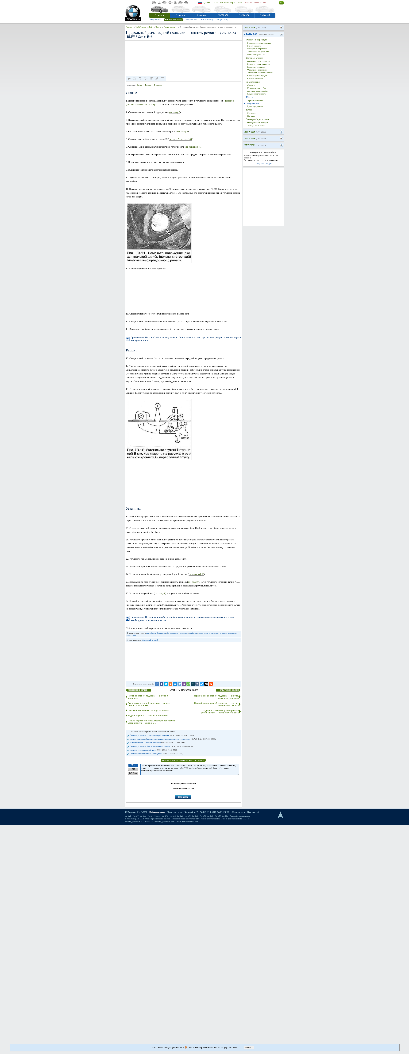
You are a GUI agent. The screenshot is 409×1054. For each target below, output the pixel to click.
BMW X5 (244, 15)
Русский (206, 3)
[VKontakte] (157, 684)
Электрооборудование (257, 119)
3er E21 (128, 816)
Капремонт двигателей (256, 67)
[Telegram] (179, 684)
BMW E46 (255, 27)
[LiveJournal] (193, 684)
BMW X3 (223, 15)
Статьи (215, 3)
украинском (183, 633)
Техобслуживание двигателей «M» (185, 819)
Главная (129, 27)
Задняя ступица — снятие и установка (148, 715)
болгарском (161, 633)
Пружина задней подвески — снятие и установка (148, 697)
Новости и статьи (174, 812)
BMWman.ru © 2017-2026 (136, 812)
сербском (193, 633)
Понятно (249, 1047)
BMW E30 (255, 138)
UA (208, 812)
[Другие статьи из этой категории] (151, 78)
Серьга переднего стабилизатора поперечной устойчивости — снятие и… (152, 722)
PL (221, 812)
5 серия (180, 15)
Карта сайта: (190, 812)
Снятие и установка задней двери (153, 750)
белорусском (172, 633)
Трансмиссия (253, 82)
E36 (191, 20)
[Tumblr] (197, 684)
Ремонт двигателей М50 (210, 819)
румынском (213, 633)
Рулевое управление (255, 106)
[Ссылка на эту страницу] (157, 78)
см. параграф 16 (193, 147)
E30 (207, 20)
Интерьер (251, 116)
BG (201, 812)
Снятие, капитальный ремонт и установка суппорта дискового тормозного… (173, 739)
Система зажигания (255, 78)
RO (218, 812)
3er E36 (143, 816)
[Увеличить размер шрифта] (145, 78)
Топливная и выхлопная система (260, 73)
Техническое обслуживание (258, 52)
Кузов (249, 109)
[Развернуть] (281, 27)
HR (214, 812)
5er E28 (180, 816)
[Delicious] (202, 684)
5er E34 (188, 816)
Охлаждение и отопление (257, 70)
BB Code (133, 773)
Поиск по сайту (254, 812)
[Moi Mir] (175, 684)
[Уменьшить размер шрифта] (134, 78)
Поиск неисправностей (256, 54)
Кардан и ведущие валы (256, 94)
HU (228, 812)
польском (223, 633)
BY (204, 812)
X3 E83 (218, 816)
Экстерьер (251, 113)
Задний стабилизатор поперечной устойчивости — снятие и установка (220, 711)
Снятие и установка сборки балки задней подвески (162, 746)
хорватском (203, 633)
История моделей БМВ (134, 819)
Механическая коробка (256, 88)
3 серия (159, 15)
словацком (232, 633)
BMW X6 (265, 15)
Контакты (224, 3)
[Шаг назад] (129, 78)
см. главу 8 (174, 112)
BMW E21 (255, 145)
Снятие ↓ (139, 85)
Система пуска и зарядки (257, 76)
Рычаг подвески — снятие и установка (157, 743)
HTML (133, 769)
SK (224, 812)
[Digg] (206, 684)
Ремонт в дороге (254, 46)
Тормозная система (255, 100)
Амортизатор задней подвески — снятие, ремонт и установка (149, 704)
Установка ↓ (159, 85)
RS (211, 812)
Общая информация (256, 39)
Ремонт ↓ (148, 85)
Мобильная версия (157, 812)
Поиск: (240, 3)
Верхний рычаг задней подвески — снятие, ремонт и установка (216, 697)
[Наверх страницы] (280, 815)
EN (198, 812)
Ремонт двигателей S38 (164, 822)
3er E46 (154, 816)
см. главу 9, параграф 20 (180, 139)
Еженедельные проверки (257, 49)
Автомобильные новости (240, 816)
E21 (222, 20)
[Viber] (184, 684)
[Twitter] (166, 684)
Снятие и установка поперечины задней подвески (162, 735)
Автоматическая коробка (257, 91)
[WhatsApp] (188, 684)
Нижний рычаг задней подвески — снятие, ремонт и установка (216, 704)
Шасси (158, 27)
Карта (232, 3)
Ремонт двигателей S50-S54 (186, 822)
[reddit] (211, 684)
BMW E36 (255, 131)
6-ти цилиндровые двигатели (258, 64)
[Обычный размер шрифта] (140, 78)
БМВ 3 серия (140, 27)
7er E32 (203, 816)
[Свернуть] (282, 34)
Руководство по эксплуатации (259, 43)
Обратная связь (238, 812)
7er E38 (210, 816)
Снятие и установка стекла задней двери (156, 754)
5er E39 (195, 816)
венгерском (131, 636)
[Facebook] (161, 684)
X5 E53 (225, 816)
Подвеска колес (170, 27)
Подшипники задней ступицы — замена (149, 710)
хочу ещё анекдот (264, 163)
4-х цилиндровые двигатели (258, 61)
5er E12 (173, 816)
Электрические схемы (256, 125)
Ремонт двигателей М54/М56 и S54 (139, 822)
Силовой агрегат (254, 58)
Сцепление (251, 85)
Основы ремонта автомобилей (157, 819)
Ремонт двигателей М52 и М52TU (235, 819)
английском (151, 633)
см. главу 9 (182, 131)
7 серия (201, 15)
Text (133, 765)
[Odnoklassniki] (170, 684)
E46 (155, 20)
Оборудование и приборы (257, 123)
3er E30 (136, 816)
